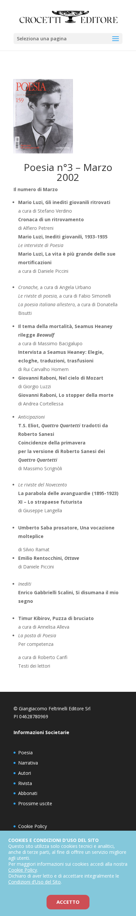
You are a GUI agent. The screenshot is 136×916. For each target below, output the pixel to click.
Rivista (25, 783)
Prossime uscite (35, 803)
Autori (24, 773)
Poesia (25, 752)
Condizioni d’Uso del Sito (34, 882)
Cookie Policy (32, 826)
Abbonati (27, 793)
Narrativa (28, 763)
